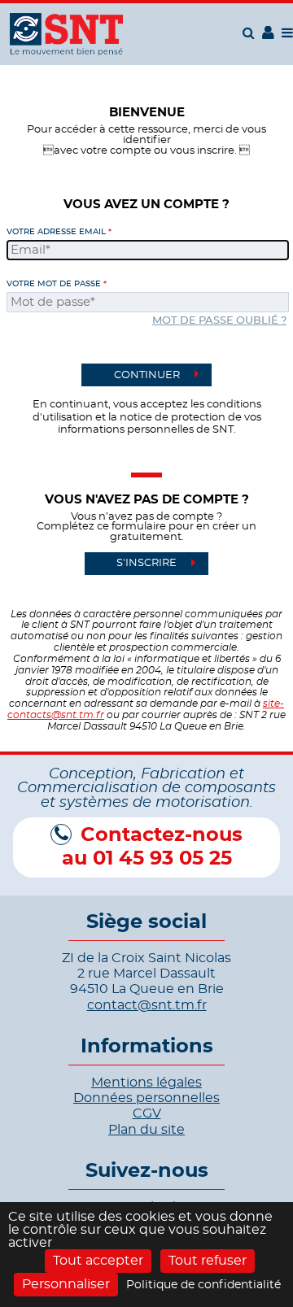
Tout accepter (98, 1260)
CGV (147, 1113)
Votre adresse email (56, 232)
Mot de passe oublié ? (219, 321)
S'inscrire (146, 563)
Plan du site (146, 1129)
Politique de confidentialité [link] (203, 1285)
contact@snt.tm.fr (147, 1005)
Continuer (147, 375)
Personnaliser (66, 1284)
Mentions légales (146, 1082)
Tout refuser (207, 1260)
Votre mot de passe (54, 284)
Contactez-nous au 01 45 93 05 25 (152, 847)
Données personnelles (146, 1097)
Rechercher (250, 32)
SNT (66, 34)
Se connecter (268, 38)
